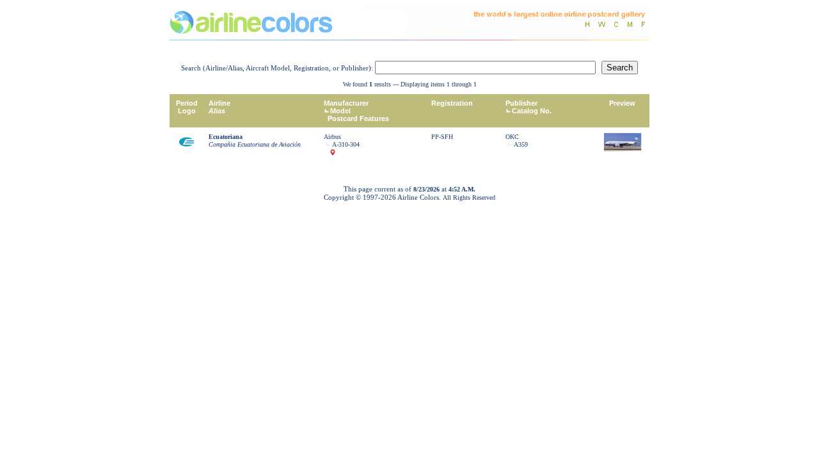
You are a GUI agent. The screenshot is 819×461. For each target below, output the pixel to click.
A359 (521, 144)
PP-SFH (442, 136)
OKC (512, 136)
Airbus (332, 136)
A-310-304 (346, 144)
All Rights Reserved (469, 197)
